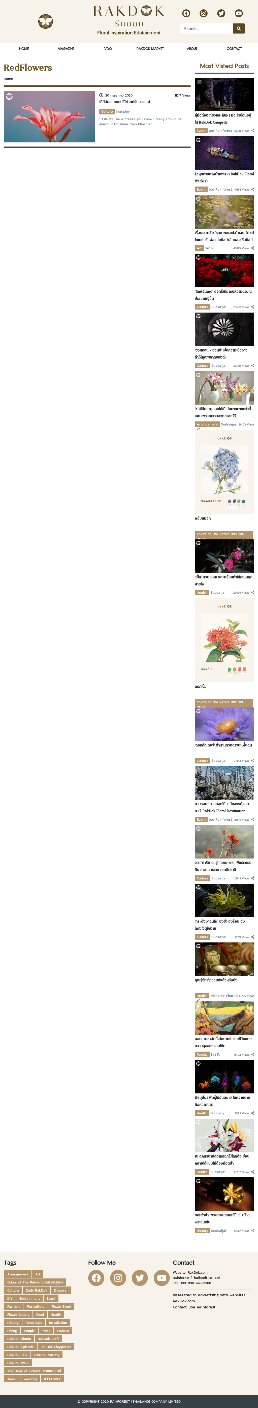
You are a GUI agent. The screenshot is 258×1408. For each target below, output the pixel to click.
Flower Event (61, 1306)
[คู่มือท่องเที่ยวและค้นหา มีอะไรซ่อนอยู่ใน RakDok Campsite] (224, 94)
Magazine (66, 48)
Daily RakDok (36, 1290)
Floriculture (35, 1306)
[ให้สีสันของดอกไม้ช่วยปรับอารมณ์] (49, 116)
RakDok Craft (48, 1338)
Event (201, 130)
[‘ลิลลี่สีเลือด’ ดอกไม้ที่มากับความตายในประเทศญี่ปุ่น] (224, 270)
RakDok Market (150, 48)
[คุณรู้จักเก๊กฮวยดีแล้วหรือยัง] (224, 959)
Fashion (13, 1306)
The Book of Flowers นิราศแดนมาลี (34, 1370)
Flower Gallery (18, 1314)
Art (199, 248)
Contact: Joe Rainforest (194, 1307)
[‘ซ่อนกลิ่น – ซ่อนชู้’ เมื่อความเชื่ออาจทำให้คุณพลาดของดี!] (224, 329)
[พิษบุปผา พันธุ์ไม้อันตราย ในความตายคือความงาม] (224, 1076)
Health (202, 592)
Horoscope (33, 1322)
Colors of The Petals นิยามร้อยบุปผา (35, 1282)
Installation (58, 1322)
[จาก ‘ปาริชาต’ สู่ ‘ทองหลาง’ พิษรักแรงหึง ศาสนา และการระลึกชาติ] (224, 841)
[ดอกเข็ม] (224, 640)
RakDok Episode (20, 1346)
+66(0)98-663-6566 (195, 1282)
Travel (12, 1379)
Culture (107, 111)
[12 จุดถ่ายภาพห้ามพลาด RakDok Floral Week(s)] (224, 152)
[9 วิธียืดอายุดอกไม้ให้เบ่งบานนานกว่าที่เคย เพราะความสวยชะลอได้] (224, 388)
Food (40, 1314)
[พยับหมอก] (224, 472)
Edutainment (29, 1298)
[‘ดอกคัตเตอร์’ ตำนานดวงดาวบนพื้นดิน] (224, 724)
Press (46, 1330)
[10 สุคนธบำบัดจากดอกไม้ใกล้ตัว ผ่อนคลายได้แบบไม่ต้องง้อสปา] (224, 1135)
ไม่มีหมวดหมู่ (52, 1379)
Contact (234, 48)
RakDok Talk (17, 1354)
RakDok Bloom (19, 1338)
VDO (108, 48)
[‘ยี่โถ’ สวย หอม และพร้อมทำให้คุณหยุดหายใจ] (224, 556)
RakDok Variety (46, 1354)
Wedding (30, 1379)
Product (63, 1330)
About (192, 48)
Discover (61, 1290)
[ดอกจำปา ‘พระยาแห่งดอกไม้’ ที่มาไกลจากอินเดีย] (224, 1194)
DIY (10, 1298)
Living (12, 1330)
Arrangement (207, 424)
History (202, 1230)
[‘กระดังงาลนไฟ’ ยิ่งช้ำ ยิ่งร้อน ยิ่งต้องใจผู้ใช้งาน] (224, 900)
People (202, 1054)
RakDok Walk (18, 1362)
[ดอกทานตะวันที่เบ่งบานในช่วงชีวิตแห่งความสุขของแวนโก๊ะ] (224, 1018)
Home (24, 48)
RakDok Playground (56, 1346)
